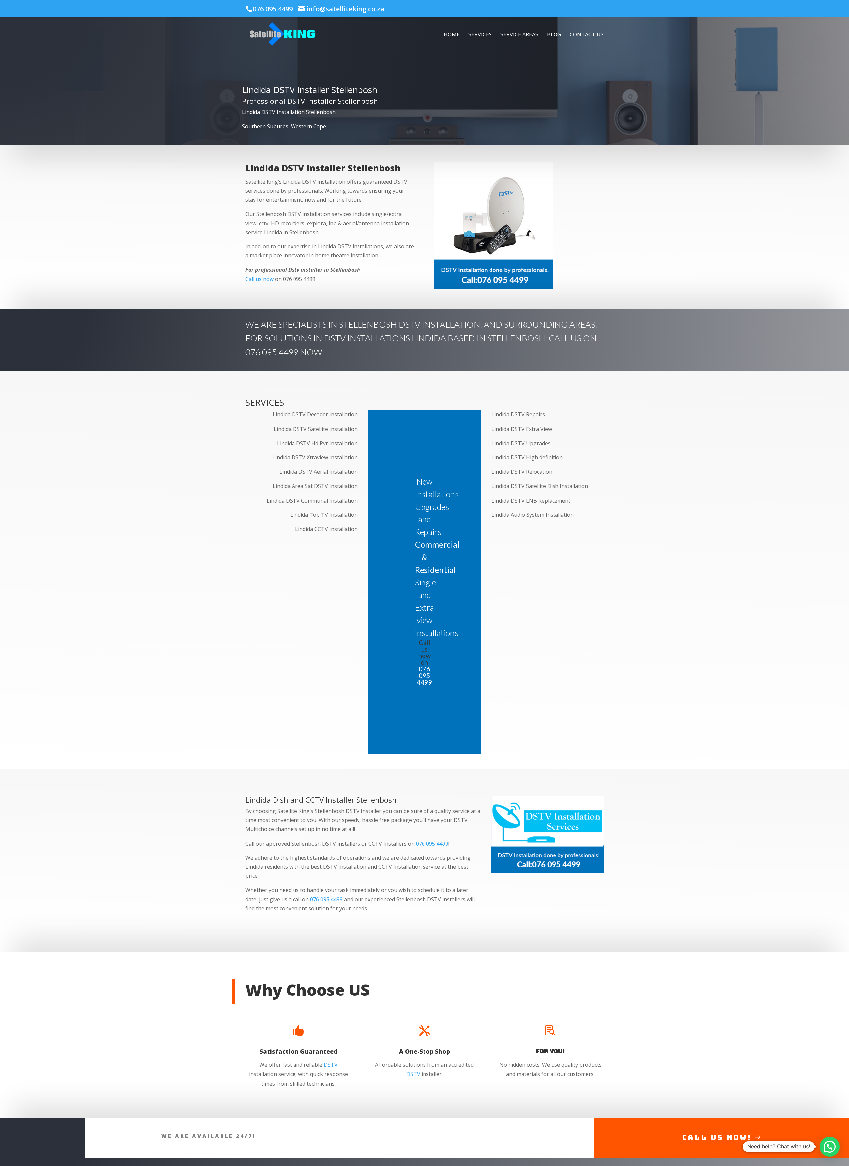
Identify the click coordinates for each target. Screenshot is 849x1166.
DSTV (331, 1064)
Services (480, 35)
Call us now (259, 279)
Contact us (587, 35)
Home (452, 35)
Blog (554, 35)
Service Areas (519, 35)
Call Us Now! (716, 1137)
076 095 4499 (273, 8)
